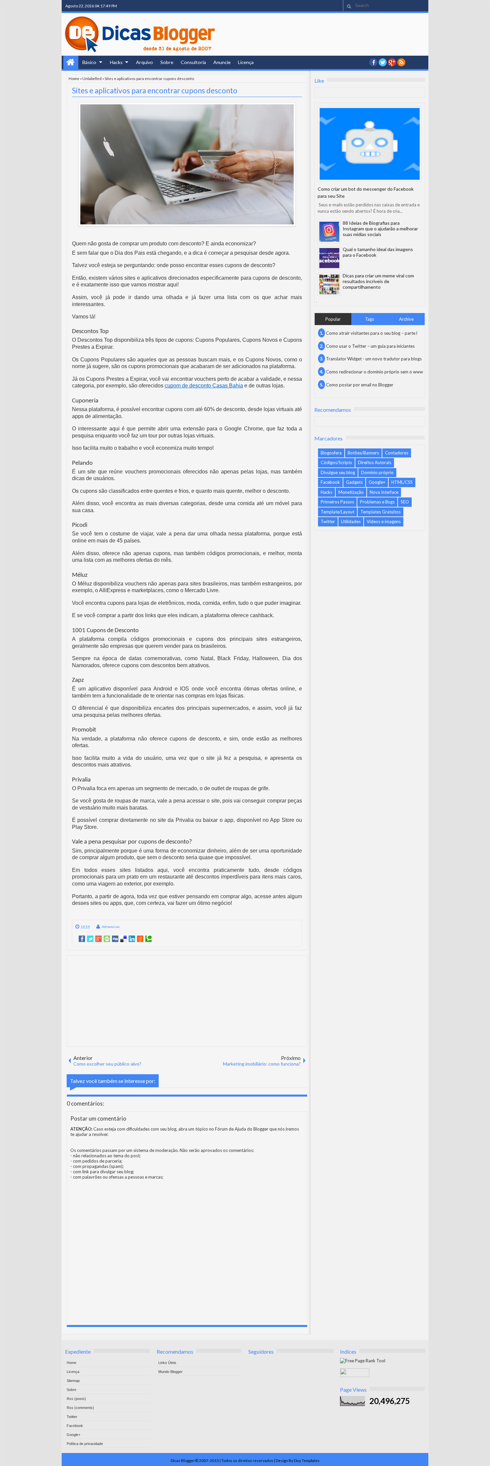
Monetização (351, 492)
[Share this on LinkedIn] (132, 939)
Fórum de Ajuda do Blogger (241, 1129)
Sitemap (73, 1381)
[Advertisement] (187, 1000)
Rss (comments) (80, 1408)
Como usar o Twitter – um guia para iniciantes (370, 346)
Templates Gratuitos (380, 511)
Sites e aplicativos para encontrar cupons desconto (154, 90)
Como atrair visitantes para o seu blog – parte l (371, 333)
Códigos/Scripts (336, 462)
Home (70, 62)
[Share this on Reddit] (140, 939)
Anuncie (222, 62)
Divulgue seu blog (338, 472)
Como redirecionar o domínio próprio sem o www (374, 371)
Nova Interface (384, 492)
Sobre (166, 62)
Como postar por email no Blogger (359, 384)
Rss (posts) (76, 1399)
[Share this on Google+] (98, 939)
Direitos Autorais (374, 462)
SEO (405, 501)
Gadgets (354, 482)
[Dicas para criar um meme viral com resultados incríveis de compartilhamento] (329, 284)
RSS (401, 62)
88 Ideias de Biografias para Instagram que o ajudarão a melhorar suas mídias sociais (380, 228)
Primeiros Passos (337, 501)
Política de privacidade (85, 1444)
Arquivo (144, 62)
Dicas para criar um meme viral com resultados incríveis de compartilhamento (378, 281)
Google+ (392, 62)
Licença (246, 62)
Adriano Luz (111, 927)
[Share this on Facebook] (82, 939)
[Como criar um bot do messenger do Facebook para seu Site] (370, 144)
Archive (406, 319)
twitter (383, 62)
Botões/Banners (363, 452)
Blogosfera (331, 452)
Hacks (116, 62)
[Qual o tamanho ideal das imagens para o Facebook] (329, 258)
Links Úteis (167, 1363)
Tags (369, 319)
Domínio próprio (377, 472)
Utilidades (351, 521)
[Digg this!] (115, 939)
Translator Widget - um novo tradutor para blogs (374, 358)
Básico (89, 62)
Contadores (396, 452)
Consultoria (193, 62)
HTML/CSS (402, 482)
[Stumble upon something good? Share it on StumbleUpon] (107, 939)
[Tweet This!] (90, 939)
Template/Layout (337, 511)
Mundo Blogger (170, 1372)
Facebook (330, 482)
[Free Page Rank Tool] (362, 1360)
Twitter (328, 521)
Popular (333, 319)
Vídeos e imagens (384, 521)
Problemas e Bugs (377, 501)
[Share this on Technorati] (148, 939)
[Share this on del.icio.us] (123, 939)
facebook (373, 62)
